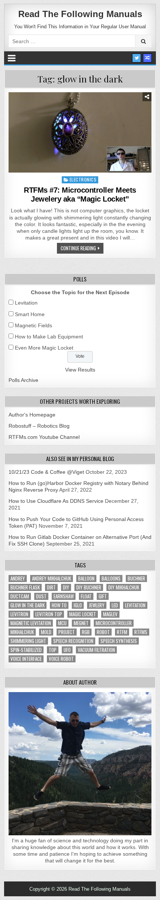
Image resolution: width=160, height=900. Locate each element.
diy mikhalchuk (123, 587)
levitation (135, 605)
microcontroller (114, 623)
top (53, 649)
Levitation (26, 303)
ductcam (19, 596)
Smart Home (30, 314)
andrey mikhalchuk (51, 578)
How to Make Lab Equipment (49, 337)
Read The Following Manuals (80, 14)
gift (103, 596)
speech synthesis (118, 641)
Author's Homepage (32, 415)
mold (46, 632)
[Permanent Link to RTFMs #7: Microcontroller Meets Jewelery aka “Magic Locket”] (80, 132)
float (86, 596)
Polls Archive (23, 380)
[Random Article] (147, 58)
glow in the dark (27, 605)
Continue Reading (78, 248)
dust (41, 596)
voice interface (26, 658)
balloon (86, 578)
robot (103, 632)
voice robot (61, 658)
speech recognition (73, 641)
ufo (67, 649)
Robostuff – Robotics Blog (39, 426)
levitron (19, 614)
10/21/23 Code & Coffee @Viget (46, 472)
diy (66, 587)
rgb (86, 632)
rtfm (122, 632)
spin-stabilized (26, 649)
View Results (80, 370)
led (115, 605)
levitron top (48, 614)
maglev (110, 614)
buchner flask (25, 587)
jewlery (97, 605)
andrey (17, 578)
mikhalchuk (22, 632)
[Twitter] (136, 58)
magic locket (82, 614)
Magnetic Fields (33, 325)
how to (59, 605)
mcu (62, 623)
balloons (111, 578)
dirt (51, 587)
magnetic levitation (30, 623)
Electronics (83, 179)
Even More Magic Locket (44, 348)
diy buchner (88, 587)
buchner (136, 578)
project (66, 632)
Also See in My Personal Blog (80, 458)
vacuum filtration (96, 649)
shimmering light (28, 641)
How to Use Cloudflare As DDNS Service (56, 501)
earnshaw (64, 596)
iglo (78, 605)
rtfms (140, 632)
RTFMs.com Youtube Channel (44, 437)
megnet (81, 623)
